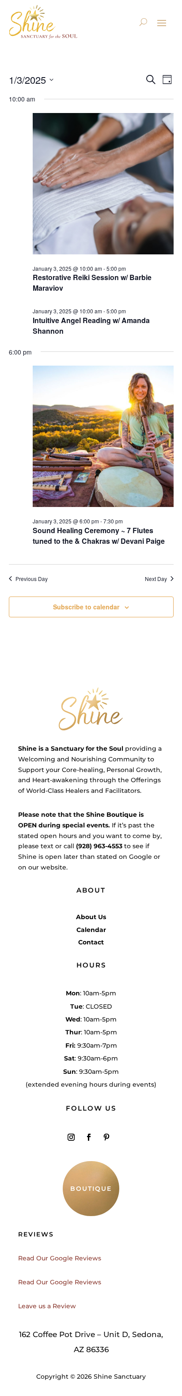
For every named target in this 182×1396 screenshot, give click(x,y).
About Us (91, 917)
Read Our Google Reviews (59, 1258)
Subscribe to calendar (86, 606)
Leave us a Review (47, 1306)
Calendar (91, 930)
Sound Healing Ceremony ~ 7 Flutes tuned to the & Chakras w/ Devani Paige (99, 535)
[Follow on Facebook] (89, 1137)
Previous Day (31, 578)
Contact (91, 942)
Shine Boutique (111, 815)
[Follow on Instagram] (71, 1137)
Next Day (156, 578)
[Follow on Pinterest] (106, 1137)
